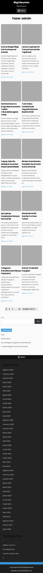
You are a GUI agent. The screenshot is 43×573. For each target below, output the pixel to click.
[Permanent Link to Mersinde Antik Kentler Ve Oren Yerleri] (32, 201)
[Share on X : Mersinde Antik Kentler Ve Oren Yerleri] (28, 209)
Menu (23, 11)
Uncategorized (8, 549)
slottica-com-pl (9, 545)
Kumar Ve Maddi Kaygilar (30, 269)
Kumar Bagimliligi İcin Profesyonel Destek (10, 49)
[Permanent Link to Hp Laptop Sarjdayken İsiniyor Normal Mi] (11, 201)
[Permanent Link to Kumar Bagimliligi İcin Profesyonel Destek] (11, 34)
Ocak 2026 (7, 399)
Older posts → (29, 309)
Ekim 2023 (7, 512)
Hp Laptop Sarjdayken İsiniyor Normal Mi (10, 216)
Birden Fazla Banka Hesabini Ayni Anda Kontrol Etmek (31, 164)
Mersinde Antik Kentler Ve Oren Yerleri (29, 216)
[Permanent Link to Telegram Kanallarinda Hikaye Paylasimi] (11, 255)
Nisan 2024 (7, 487)
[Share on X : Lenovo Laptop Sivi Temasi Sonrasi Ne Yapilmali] (28, 43)
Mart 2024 (7, 491)
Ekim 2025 (7, 412)
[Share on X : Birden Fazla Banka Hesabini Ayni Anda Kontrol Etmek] (28, 157)
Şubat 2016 (7, 529)
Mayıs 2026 (7, 382)
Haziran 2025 (8, 428)
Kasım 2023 (7, 508)
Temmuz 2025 (8, 424)
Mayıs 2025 (7, 433)
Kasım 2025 (7, 407)
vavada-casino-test (11, 553)
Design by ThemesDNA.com (21, 571)
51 (19, 309)
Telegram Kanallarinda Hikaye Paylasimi (11, 271)
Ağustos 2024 (8, 470)
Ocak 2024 (7, 500)
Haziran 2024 (8, 479)
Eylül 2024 (6, 466)
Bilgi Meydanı (22, 2)
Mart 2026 (6, 391)
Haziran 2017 (7, 525)
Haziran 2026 (8, 378)
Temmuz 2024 (8, 475)
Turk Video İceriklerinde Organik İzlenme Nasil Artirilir (30, 107)
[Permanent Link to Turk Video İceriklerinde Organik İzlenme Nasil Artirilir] (32, 91)
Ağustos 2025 (8, 420)
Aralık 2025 (7, 403)
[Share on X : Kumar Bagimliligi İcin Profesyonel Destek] (7, 43)
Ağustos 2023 (8, 521)
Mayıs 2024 (7, 483)
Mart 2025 (6, 441)
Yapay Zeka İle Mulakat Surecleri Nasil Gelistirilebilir (10, 164)
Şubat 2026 (7, 395)
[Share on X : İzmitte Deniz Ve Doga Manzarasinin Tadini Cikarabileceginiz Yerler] (7, 100)
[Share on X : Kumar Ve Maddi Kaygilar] (28, 264)
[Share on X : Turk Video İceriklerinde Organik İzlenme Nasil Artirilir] (28, 100)
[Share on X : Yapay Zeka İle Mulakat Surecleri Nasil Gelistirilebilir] (7, 157)
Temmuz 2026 (8, 374)
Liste (2, 335)
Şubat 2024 (7, 496)
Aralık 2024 (7, 454)
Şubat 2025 (7, 445)
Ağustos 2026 (8, 370)
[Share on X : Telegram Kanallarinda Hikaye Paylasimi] (7, 264)
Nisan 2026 (7, 386)
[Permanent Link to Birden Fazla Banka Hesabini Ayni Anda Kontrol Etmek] (32, 149)
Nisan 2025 (7, 437)
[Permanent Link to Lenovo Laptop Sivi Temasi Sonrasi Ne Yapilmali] (32, 34)
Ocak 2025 (7, 449)
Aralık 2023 (7, 504)
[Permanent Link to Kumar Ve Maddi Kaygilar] (32, 255)
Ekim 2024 (7, 462)
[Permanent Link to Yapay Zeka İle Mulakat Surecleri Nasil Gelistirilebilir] (11, 149)
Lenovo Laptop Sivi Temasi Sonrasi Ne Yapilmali (31, 49)
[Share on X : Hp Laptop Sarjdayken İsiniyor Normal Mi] (7, 209)
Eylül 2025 (6, 416)
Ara (2, 317)
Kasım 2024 (7, 458)
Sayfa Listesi (5, 338)
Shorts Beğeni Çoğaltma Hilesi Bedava (16, 342)
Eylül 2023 (6, 517)
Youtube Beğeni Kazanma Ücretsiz (14, 346)
